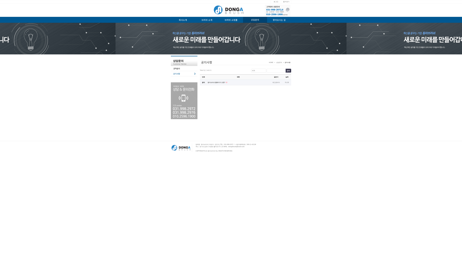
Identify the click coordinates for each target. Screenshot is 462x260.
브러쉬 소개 (207, 19)
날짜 (287, 77)
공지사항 (184, 73)
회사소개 (183, 19)
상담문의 (255, 19)
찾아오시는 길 (279, 19)
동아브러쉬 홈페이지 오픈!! (217, 82)
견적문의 (176, 68)
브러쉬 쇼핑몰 (231, 19)
